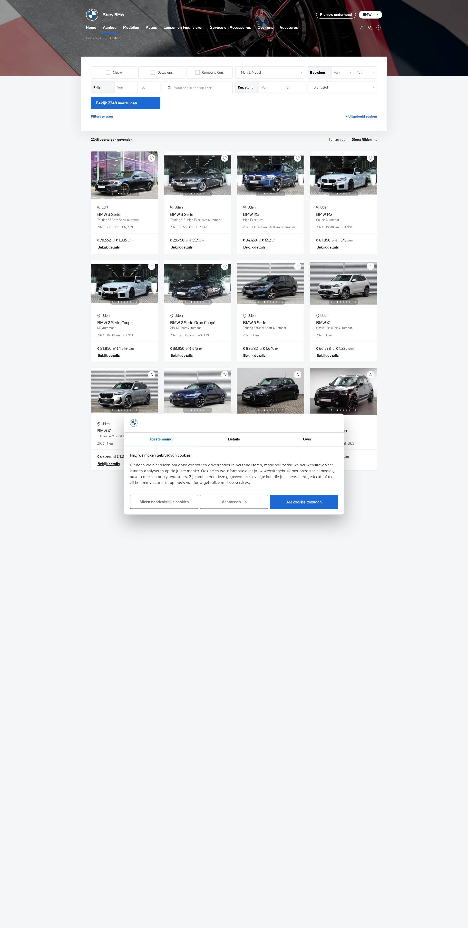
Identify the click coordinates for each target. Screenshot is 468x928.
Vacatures (289, 27)
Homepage (93, 38)
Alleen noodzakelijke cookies (164, 501)
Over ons (265, 27)
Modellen (131, 27)
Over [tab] (307, 439)
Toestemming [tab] (160, 439)
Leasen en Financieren (184, 27)
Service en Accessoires (230, 27)
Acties (151, 27)
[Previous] (112, 194)
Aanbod (110, 27)
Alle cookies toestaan (304, 501)
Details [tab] (234, 439)
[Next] (137, 194)
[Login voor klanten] (378, 27)
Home (91, 27)
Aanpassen (231, 501)
